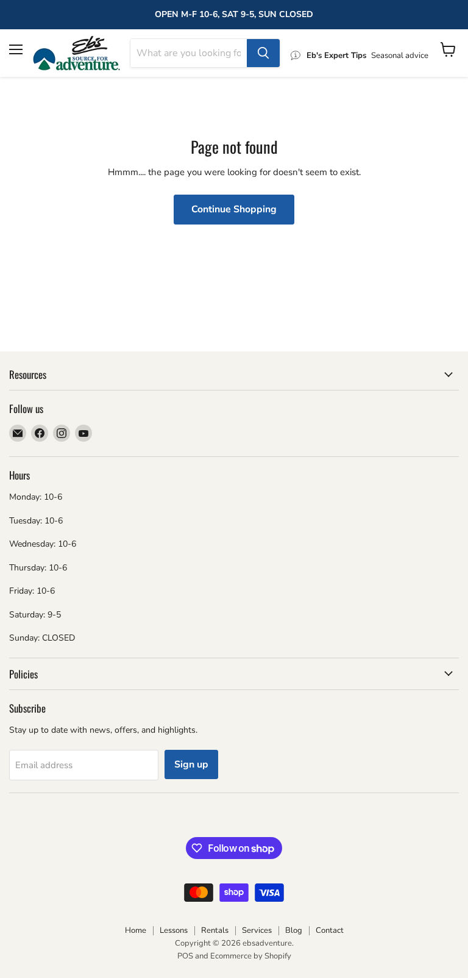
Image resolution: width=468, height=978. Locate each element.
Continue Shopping (234, 209)
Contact (330, 930)
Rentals (215, 930)
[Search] (263, 53)
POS (185, 956)
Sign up (191, 764)
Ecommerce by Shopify (250, 956)
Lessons (174, 930)
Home (135, 930)
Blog (293, 930)
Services (257, 930)
